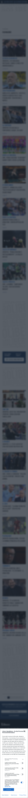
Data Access (14, 795)
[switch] (22, 763)
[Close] (24, 731)
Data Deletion (5, 795)
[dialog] (14, 763)
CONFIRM (8, 789)
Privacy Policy (22, 795)
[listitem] (14, 759)
